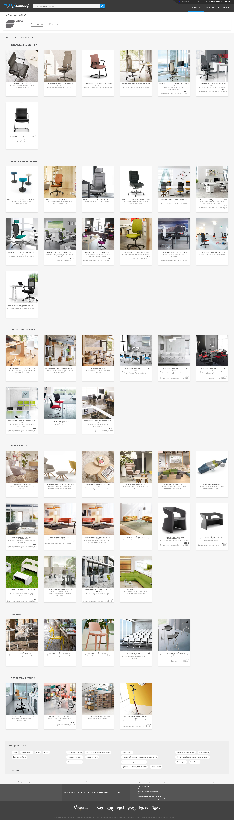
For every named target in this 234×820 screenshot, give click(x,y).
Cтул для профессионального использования (192, 757)
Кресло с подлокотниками (186, 752)
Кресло (46, 752)
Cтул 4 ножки (194, 762)
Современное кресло (75, 757)
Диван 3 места (156, 767)
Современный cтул (19, 757)
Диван (15, 752)
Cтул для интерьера (75, 752)
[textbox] (66, 6)
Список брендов (143, 786)
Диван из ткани (26, 752)
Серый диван (181, 762)
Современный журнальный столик (134, 762)
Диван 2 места (127, 752)
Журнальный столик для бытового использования (139, 757)
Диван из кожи (204, 752)
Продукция (195, 8)
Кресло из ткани (92, 757)
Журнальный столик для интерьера (134, 767)
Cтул (38, 752)
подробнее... (16, 770)
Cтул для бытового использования (98, 752)
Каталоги (210, 8)
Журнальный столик (75, 762)
